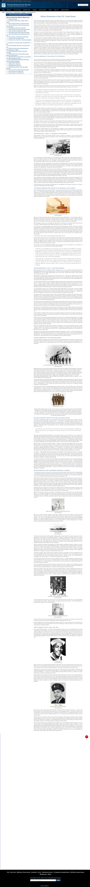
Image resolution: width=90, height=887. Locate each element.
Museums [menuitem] (34, 9)
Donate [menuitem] (50, 9)
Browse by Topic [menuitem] (26, 9)
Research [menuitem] (9, 9)
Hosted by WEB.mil (45, 885)
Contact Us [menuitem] (56, 9)
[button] (27, 1)
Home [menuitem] (3, 9)
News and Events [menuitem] (42, 9)
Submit (58, 880)
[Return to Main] (86, 737)
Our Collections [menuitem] (17, 9)
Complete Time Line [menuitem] (65, 9)
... (18, 19)
